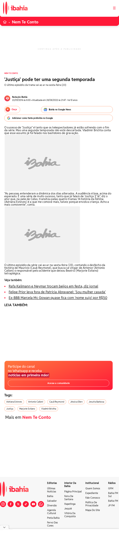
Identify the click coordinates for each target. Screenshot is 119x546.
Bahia (50, 496)
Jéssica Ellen (76, 401)
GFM (110, 488)
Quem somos (92, 488)
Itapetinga (69, 504)
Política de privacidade (91, 504)
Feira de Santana (68, 498)
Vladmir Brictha (48, 408)
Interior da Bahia (70, 484)
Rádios (112, 483)
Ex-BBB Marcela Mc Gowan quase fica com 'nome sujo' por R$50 (58, 297)
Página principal (73, 491)
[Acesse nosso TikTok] (26, 504)
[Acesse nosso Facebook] (11, 504)
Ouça (14, 109)
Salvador (52, 500)
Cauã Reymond (56, 401)
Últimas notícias (51, 490)
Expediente (91, 493)
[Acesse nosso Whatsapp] (41, 504)
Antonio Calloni (35, 401)
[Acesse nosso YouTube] (33, 504)
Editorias (52, 483)
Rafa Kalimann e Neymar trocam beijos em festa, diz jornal (53, 286)
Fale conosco (92, 497)
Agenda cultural (51, 512)
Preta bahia (53, 518)
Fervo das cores (52, 524)
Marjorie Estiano (27, 408)
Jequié (68, 508)
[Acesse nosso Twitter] (18, 504)
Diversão (52, 505)
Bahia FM (113, 500)
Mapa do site (92, 510)
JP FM (111, 505)
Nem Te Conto (25, 22)
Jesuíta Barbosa (96, 401)
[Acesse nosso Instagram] (3, 504)
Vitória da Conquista (70, 515)
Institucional (92, 483)
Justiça (9, 408)
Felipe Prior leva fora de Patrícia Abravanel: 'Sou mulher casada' (57, 292)
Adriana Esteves (14, 401)
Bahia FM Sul (113, 494)
